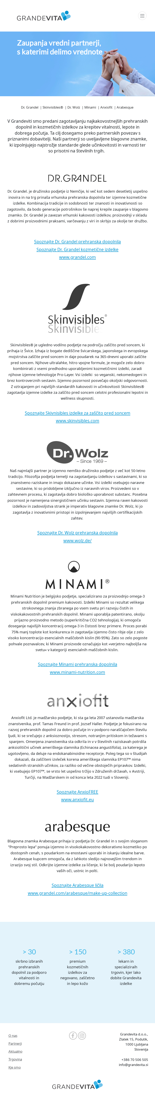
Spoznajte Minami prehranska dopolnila (77, 664)
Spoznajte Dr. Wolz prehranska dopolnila (77, 533)
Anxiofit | (107, 107)
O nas (12, 1035)
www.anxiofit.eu (77, 799)
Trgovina (15, 1059)
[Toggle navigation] (142, 16)
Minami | (91, 107)
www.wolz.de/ (77, 540)
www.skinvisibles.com (77, 421)
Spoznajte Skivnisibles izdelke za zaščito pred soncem (77, 413)
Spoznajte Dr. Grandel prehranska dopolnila (77, 241)
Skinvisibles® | (54, 107)
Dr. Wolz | (75, 107)
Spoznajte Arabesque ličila (78, 885)
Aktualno (15, 1051)
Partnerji (15, 1043)
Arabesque (125, 107)
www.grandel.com (77, 257)
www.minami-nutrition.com (77, 672)
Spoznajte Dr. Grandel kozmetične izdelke (77, 249)
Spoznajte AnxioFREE (77, 792)
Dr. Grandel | (31, 107)
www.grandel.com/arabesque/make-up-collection (77, 893)
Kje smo (14, 1067)
